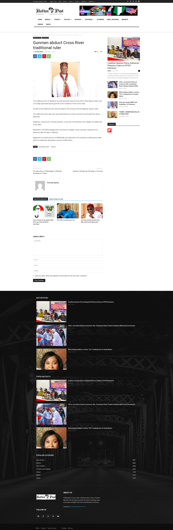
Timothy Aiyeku (39, 51)
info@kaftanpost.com (78, 507)
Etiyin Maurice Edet (44, 146)
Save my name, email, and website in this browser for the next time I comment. (61, 276)
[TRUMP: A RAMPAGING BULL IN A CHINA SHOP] (113, 114)
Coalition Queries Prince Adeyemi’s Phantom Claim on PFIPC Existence (123, 65)
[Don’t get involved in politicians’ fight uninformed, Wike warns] (92, 210)
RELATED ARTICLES (40, 199)
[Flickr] (48, 516)
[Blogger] (38, 516)
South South (51, 35)
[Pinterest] (44, 56)
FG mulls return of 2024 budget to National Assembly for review (47, 172)
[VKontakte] (58, 516)
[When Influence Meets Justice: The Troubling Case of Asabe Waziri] (113, 94)
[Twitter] (133, 1)
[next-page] (37, 228)
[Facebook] (128, 1)
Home (34, 35)
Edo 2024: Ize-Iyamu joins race (66, 220)
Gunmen (53, 146)
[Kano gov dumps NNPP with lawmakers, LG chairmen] (113, 104)
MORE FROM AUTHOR (56, 199)
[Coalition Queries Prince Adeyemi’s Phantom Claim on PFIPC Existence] (124, 49)
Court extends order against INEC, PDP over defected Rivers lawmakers (43, 222)
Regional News (42, 35)
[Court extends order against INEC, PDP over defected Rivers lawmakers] (44, 210)
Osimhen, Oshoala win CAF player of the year (88, 171)
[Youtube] (139, 1)
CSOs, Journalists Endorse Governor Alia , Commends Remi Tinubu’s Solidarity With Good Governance (101, 325)
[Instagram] (130, 1)
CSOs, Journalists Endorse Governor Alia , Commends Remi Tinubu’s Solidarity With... (129, 84)
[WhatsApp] (49, 56)
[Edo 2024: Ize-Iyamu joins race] (68, 210)
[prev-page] (34, 228)
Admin (109, 70)
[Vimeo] (136, 1)
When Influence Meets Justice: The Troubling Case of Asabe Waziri (129, 94)
